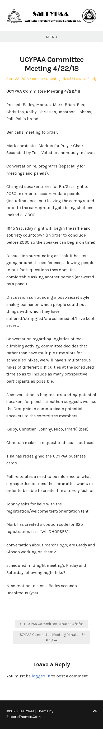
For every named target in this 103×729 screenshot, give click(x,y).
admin (37, 78)
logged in (41, 675)
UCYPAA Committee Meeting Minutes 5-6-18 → (51, 637)
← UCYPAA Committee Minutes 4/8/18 (51, 624)
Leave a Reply (85, 78)
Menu (51, 36)
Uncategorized (58, 78)
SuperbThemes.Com (23, 716)
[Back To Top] (95, 711)
